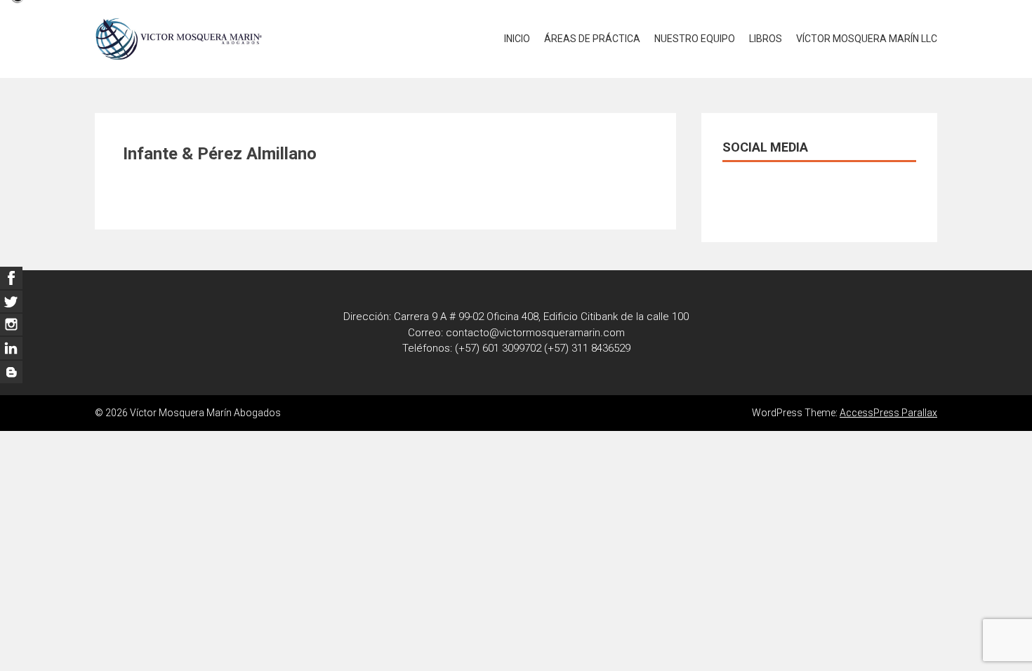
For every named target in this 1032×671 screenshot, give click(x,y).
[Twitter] (11, 301)
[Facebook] (11, 278)
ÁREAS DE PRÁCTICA (592, 38)
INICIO (517, 38)
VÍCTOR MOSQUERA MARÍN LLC (866, 38)
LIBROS (765, 38)
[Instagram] (11, 348)
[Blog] (11, 372)
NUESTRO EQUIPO (694, 38)
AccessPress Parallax (888, 412)
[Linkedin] (11, 325)
